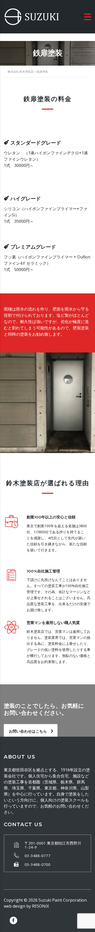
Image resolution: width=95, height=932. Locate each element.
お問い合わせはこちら (28, 731)
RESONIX (40, 906)
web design (14, 906)
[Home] (32, 16)
